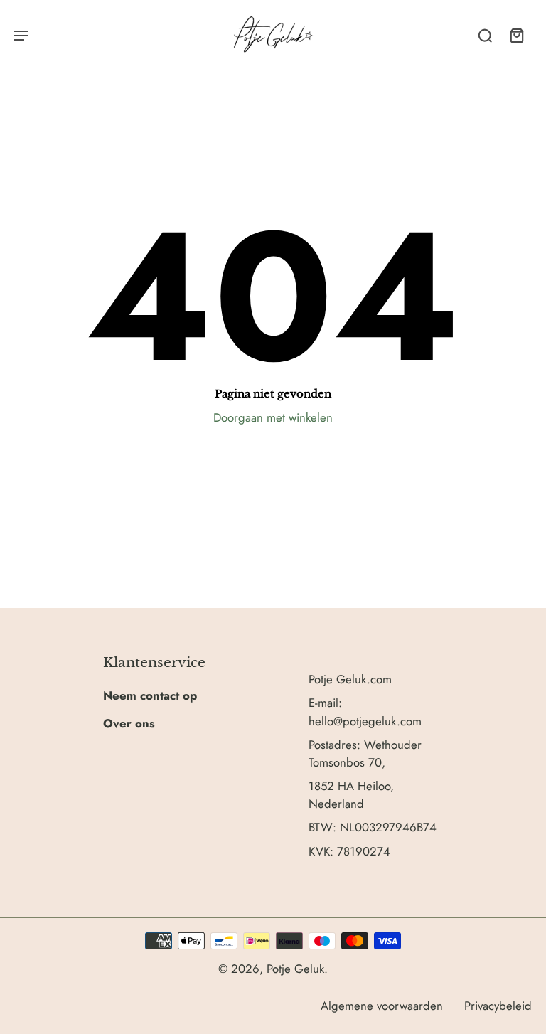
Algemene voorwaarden (382, 1005)
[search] (484, 35)
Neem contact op (150, 695)
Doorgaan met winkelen (273, 417)
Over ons (129, 723)
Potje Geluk (295, 968)
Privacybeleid (498, 1005)
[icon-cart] (516, 35)
